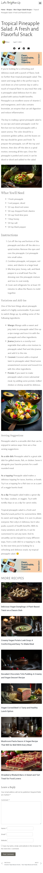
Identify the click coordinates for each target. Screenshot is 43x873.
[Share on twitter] (19, 48)
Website (4, 840)
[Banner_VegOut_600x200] (21, 64)
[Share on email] (28, 48)
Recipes (9, 10)
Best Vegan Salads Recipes (23, 10)
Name (4, 828)
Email (3, 834)
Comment (5, 800)
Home (3, 10)
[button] (40, 3)
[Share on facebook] (14, 48)
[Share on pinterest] (24, 48)
